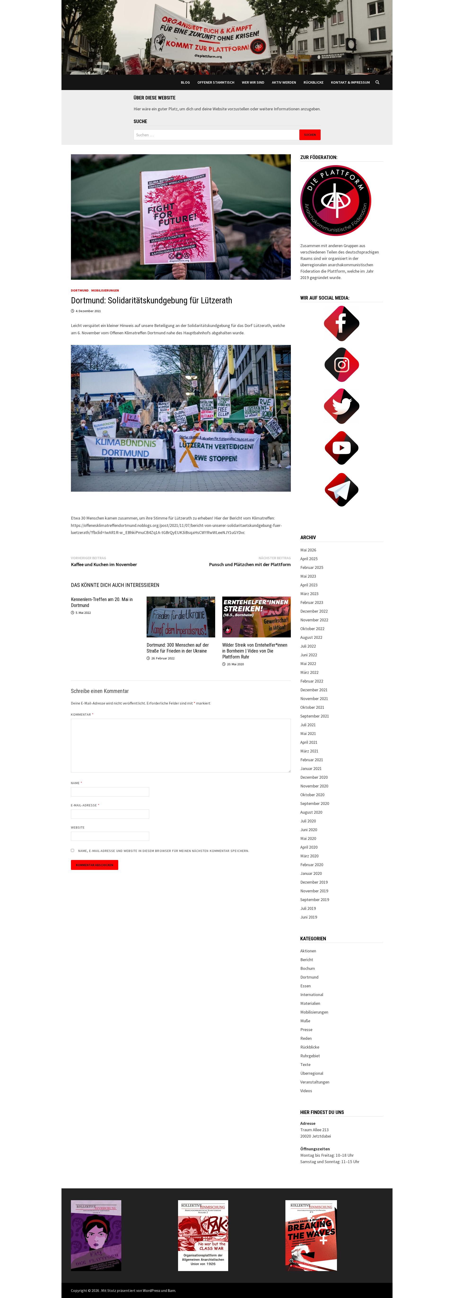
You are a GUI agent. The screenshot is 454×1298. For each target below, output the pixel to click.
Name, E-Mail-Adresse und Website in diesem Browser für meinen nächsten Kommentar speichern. (163, 851)
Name (76, 783)
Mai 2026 (308, 550)
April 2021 (309, 742)
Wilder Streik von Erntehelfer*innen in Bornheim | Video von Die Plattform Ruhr (254, 651)
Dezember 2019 (314, 882)
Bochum (307, 968)
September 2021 (314, 716)
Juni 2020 (308, 829)
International (311, 994)
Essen (305, 986)
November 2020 (314, 786)
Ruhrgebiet (310, 1055)
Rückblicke (313, 82)
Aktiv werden (284, 82)
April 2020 (309, 847)
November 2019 (314, 891)
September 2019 (314, 899)
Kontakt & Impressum (350, 82)
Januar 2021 (311, 768)
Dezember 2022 (314, 611)
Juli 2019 (308, 908)
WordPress (151, 1290)
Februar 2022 (311, 681)
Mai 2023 (308, 576)
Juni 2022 (308, 655)
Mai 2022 (308, 663)
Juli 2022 (308, 646)
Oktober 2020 (312, 794)
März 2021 (309, 751)
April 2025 (309, 558)
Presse (306, 1029)
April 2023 (309, 585)
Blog (185, 82)
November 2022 (314, 620)
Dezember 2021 (314, 689)
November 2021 (314, 698)
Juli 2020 (308, 821)
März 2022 (309, 672)
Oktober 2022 (312, 628)
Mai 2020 (308, 838)
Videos (306, 1090)
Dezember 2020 (314, 777)
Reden (306, 1038)
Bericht (306, 959)
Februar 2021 (311, 759)
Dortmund (80, 290)
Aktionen (308, 951)
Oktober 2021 (312, 707)
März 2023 (309, 593)
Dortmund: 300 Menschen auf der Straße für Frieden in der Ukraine (178, 648)
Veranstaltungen (314, 1082)
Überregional (311, 1073)
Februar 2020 (311, 864)
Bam (171, 1290)
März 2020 (309, 856)
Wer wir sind (253, 82)
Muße (305, 1020)
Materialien (310, 1003)
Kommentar (82, 714)
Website (78, 827)
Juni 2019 (308, 917)
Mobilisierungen (105, 290)
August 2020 (311, 812)
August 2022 (311, 637)
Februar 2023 (311, 602)
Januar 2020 (311, 873)
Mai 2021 (308, 733)
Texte (305, 1064)
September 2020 (314, 803)
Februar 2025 (311, 567)
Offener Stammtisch (215, 82)
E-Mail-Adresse (85, 805)
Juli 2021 (308, 724)
